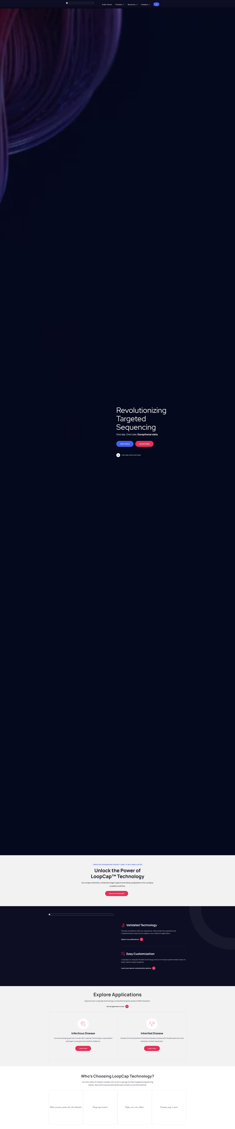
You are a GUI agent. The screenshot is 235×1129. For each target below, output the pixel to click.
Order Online (107, 5)
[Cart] (156, 4)
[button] (120, 5)
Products (119, 5)
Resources (132, 5)
